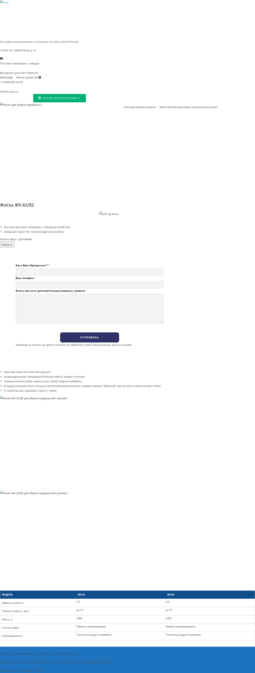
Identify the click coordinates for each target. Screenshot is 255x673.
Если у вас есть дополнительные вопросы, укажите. (51, 290)
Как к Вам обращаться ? (32, 265)
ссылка (126, 345)
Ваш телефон (25, 278)
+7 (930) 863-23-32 (11, 82)
